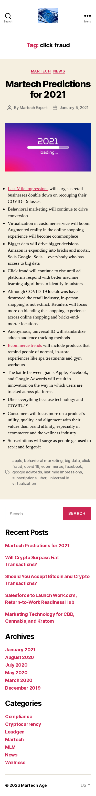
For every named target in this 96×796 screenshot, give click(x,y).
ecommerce (52, 466)
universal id (58, 477)
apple (17, 460)
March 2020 (18, 680)
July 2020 (16, 665)
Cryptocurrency (23, 724)
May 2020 (16, 672)
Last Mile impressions (28, 189)
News (59, 71)
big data (72, 460)
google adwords (27, 472)
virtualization (24, 483)
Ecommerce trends (25, 345)
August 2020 (19, 657)
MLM (10, 747)
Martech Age (34, 785)
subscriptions (24, 477)
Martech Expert (33, 107)
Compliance (18, 716)
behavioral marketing (43, 460)
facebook (73, 466)
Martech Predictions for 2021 (48, 89)
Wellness (15, 762)
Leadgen (15, 731)
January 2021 (20, 649)
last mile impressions (63, 472)
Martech (41, 71)
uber (42, 477)
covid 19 (31, 466)
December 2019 (23, 688)
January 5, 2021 (74, 107)
